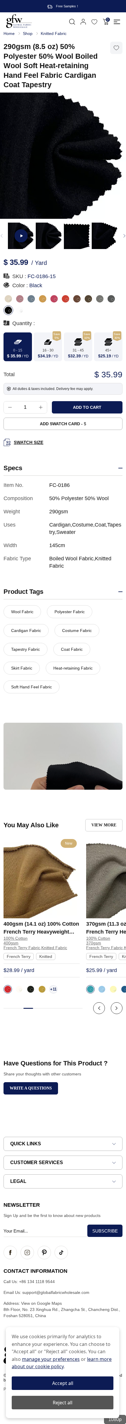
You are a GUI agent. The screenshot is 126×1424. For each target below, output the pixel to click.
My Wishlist (94, 22)
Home (9, 33)
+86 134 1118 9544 (37, 1281)
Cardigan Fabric (26, 630)
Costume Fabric (77, 630)
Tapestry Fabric (25, 649)
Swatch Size (28, 442)
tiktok (61, 1252)
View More (103, 825)
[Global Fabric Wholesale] (19, 21)
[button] (124, 236)
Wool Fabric (22, 611)
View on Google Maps (41, 1303)
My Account (83, 22)
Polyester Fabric (70, 611)
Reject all (62, 1402)
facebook (10, 1252)
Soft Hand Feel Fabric (31, 687)
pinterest (44, 1252)
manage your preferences (51, 1359)
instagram (27, 1252)
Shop (28, 33)
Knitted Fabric (54, 33)
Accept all (62, 1383)
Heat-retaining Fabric (73, 668)
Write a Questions (31, 1088)
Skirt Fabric (21, 668)
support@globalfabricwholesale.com (55, 1292)
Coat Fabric (72, 649)
